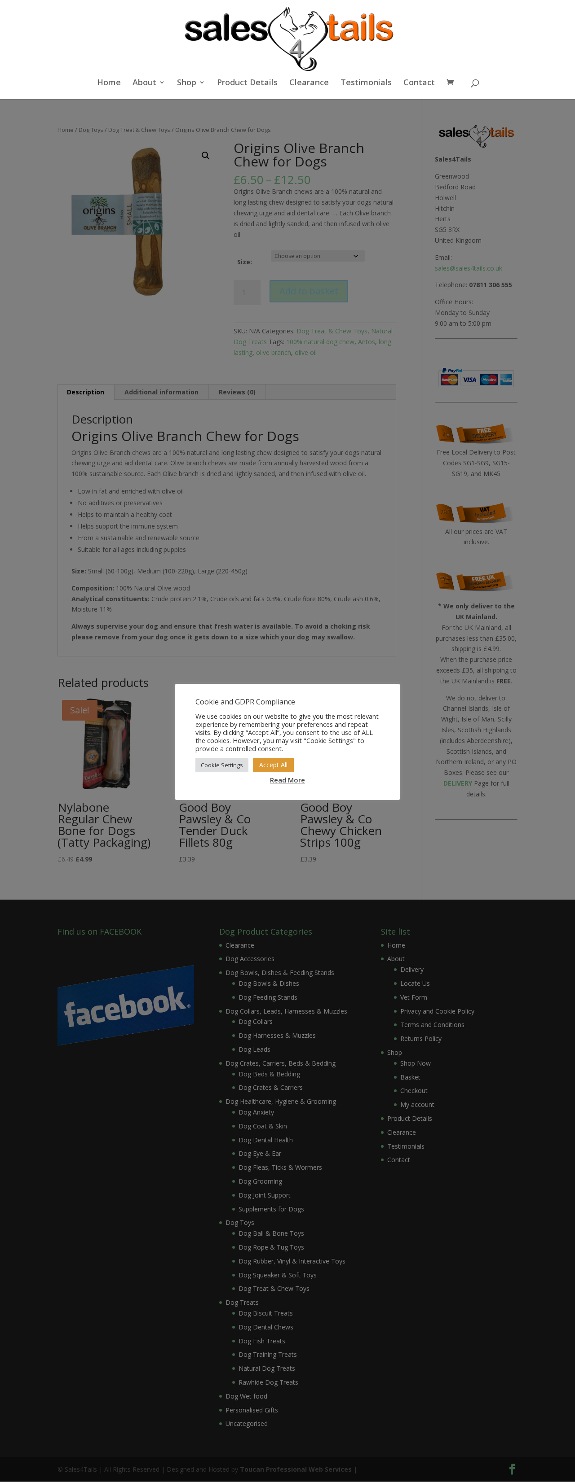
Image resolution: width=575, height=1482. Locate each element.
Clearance (309, 83)
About (144, 83)
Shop (186, 83)
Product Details (247, 83)
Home (109, 83)
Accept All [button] (273, 765)
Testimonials (366, 83)
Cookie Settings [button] (222, 765)
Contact (419, 83)
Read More (287, 779)
